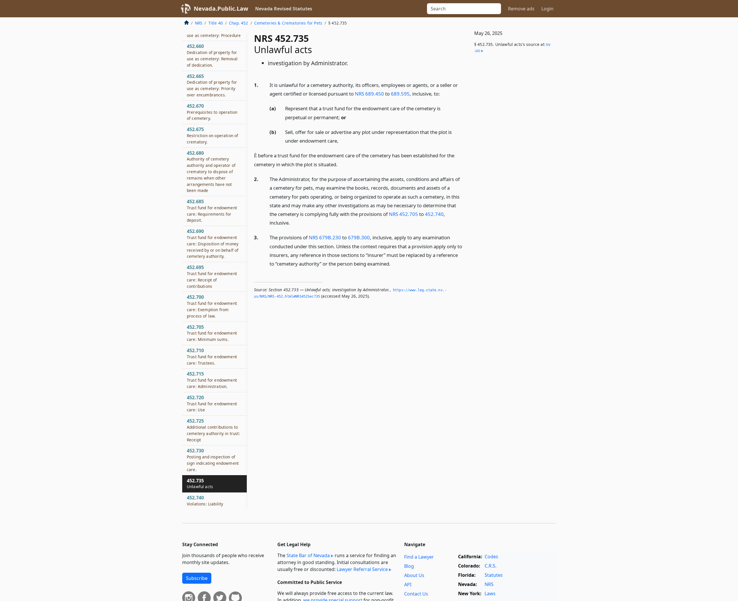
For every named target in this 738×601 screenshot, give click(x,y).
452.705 (212, 333)
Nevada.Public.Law (221, 8)
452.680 (211, 171)
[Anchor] (443, 93)
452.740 (434, 214)
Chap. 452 (238, 23)
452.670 (212, 112)
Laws (490, 593)
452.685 (212, 210)
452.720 (212, 403)
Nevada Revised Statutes (283, 8)
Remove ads (521, 8)
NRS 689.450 (369, 93)
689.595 (400, 93)
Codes (491, 556)
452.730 (213, 459)
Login (547, 8)
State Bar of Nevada (308, 555)
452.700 (212, 306)
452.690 (212, 243)
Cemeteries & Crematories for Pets (288, 23)
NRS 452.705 (403, 214)
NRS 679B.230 (325, 237)
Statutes (494, 575)
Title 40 (215, 23)
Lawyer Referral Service (362, 569)
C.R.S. (490, 566)
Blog (409, 566)
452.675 (212, 135)
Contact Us (416, 594)
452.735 (200, 483)
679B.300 (359, 237)
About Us (414, 575)
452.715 (212, 380)
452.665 (212, 85)
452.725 (213, 430)
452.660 (212, 55)
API (407, 584)
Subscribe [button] (197, 578)
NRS (198, 23)
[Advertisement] (512, 153)
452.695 (212, 276)
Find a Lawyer (419, 557)
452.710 (212, 356)
